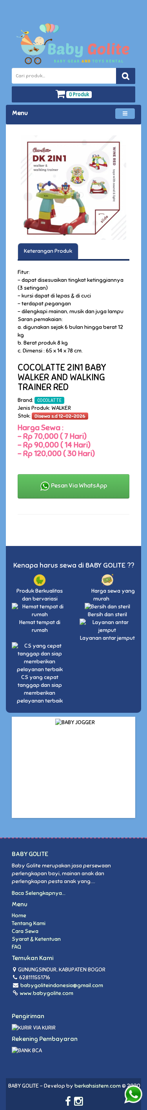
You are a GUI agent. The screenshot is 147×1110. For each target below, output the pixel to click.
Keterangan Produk (48, 251)
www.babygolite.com (46, 993)
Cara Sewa (25, 931)
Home (19, 915)
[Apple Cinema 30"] (73, 187)
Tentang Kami (28, 923)
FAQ (16, 947)
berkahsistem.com (97, 1086)
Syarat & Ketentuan (36, 939)
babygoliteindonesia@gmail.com (61, 985)
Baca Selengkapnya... (38, 893)
